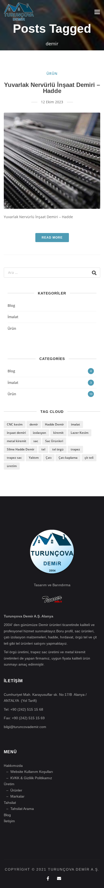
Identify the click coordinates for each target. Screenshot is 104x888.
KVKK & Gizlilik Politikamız (31, 778)
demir (34, 424)
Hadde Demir (54, 424)
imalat (75, 424)
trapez (75, 449)
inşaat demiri (16, 433)
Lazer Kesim (79, 433)
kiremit (58, 433)
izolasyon (39, 433)
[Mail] (59, 879)
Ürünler (16, 790)
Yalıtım (34, 457)
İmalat (13, 316)
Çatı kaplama (68, 457)
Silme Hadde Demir (20, 449)
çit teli (89, 457)
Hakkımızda (13, 766)
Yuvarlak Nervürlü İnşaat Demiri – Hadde (52, 87)
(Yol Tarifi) (29, 701)
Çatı (48, 457)
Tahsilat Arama (22, 809)
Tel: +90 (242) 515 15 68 (23, 709)
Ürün (52, 73)
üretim (12, 466)
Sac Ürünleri (54, 441)
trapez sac (14, 457)
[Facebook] (48, 879)
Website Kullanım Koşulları (31, 772)
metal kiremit (16, 441)
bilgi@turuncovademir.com (25, 727)
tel (43, 449)
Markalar (17, 796)
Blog (11, 305)
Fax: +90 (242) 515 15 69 (24, 718)
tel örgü (58, 449)
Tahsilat (10, 803)
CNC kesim (14, 424)
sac (35, 441)
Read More (52, 237)
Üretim (9, 784)
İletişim (9, 821)
